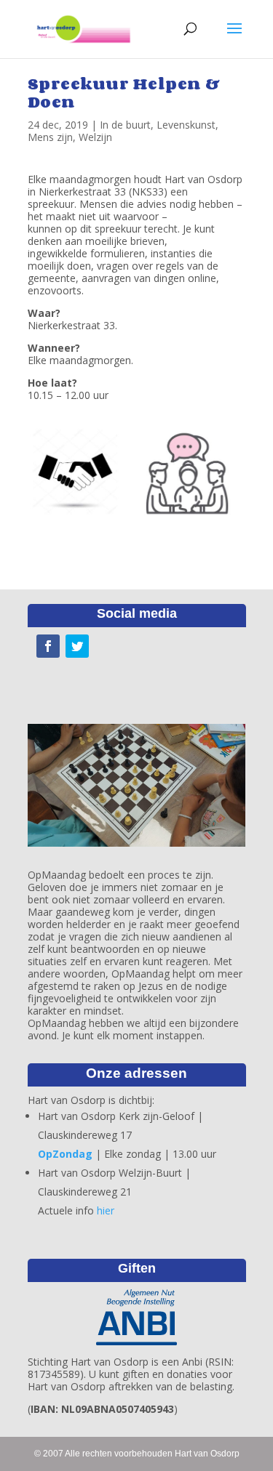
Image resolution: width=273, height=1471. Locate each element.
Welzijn (95, 137)
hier (105, 1210)
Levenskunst (186, 125)
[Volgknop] (48, 646)
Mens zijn (50, 137)
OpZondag (65, 1154)
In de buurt (125, 125)
